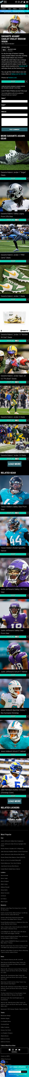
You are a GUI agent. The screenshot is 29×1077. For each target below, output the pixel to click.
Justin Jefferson (6, 11)
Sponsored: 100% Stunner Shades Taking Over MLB (14, 1009)
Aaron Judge (4, 878)
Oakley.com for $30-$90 (18, 74)
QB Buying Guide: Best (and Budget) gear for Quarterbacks (12, 998)
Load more (14, 463)
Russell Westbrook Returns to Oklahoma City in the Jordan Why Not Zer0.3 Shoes (14, 923)
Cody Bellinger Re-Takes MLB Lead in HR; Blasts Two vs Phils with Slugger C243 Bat (13, 932)
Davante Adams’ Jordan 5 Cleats (13, 417)
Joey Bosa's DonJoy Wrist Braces (10, 866)
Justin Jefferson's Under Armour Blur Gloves (12, 854)
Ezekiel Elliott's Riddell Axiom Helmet (10, 869)
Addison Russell (5, 887)
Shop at (10, 220)
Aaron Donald (4, 875)
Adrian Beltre (4, 890)
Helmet (12, 88)
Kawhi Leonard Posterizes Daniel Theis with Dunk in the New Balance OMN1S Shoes (14, 937)
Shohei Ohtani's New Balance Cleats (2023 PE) (13, 857)
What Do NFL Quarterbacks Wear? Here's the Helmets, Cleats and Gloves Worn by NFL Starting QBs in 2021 (14, 977)
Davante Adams (15, 86)
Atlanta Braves (5, 1036)
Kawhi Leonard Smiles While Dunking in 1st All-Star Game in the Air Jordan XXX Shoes (14, 913)
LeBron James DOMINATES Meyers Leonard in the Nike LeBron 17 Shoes (14, 942)
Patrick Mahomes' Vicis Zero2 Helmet (11, 863)
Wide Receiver (6, 86)
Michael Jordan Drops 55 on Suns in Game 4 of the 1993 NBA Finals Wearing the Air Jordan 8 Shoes (14, 946)
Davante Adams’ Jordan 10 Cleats (13, 455)
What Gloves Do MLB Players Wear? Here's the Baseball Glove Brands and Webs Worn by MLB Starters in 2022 (13, 964)
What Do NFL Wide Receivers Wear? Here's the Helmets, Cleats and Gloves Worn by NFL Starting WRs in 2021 (14, 1004)
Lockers (3, 8)
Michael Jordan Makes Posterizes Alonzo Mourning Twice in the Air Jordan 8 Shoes (14, 951)
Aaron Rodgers (5, 881)
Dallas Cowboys (5, 1027)
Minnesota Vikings (5, 1015)
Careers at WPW (5, 1056)
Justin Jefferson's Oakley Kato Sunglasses (12, 841)
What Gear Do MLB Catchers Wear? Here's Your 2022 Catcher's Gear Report (13, 983)
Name (3, 98)
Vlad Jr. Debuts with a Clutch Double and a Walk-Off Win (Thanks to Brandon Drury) (14, 928)
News (15, 8)
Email (3, 105)
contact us (21, 1074)
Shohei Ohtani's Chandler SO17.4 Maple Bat (12, 848)
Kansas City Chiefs (6, 1030)
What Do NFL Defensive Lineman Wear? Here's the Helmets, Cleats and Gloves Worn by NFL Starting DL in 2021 (14, 988)
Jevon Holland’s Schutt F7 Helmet (13, 751)
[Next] (26, 24)
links (18, 12)
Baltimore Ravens (5, 1041)
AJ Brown (3, 896)
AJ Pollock (3, 898)
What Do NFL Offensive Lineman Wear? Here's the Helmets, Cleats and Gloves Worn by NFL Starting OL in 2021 (14, 970)
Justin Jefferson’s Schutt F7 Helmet (14, 672)
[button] (24, 2)
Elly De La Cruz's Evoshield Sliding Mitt (11, 860)
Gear (9, 8)
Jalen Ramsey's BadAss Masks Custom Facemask (14, 851)
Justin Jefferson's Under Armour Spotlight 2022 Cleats (13, 844)
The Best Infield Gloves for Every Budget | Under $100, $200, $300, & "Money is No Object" (13, 994)
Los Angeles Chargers (7, 1033)
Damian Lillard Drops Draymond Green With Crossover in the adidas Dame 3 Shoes (12, 918)
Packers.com (12, 77)
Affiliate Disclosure (6, 1059)
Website (3, 112)
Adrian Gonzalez (5, 893)
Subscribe (22, 8)
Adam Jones (4, 884)
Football (18, 88)
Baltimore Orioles (5, 1039)
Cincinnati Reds (5, 1024)
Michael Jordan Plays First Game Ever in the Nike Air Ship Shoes (14, 909)
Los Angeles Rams (6, 1021)
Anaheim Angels (5, 1018)
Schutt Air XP (23, 66)
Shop (13, 81)
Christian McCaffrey (18, 11)
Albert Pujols (4, 901)
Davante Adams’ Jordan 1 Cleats (13, 296)
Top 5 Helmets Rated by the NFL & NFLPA (12, 959)
